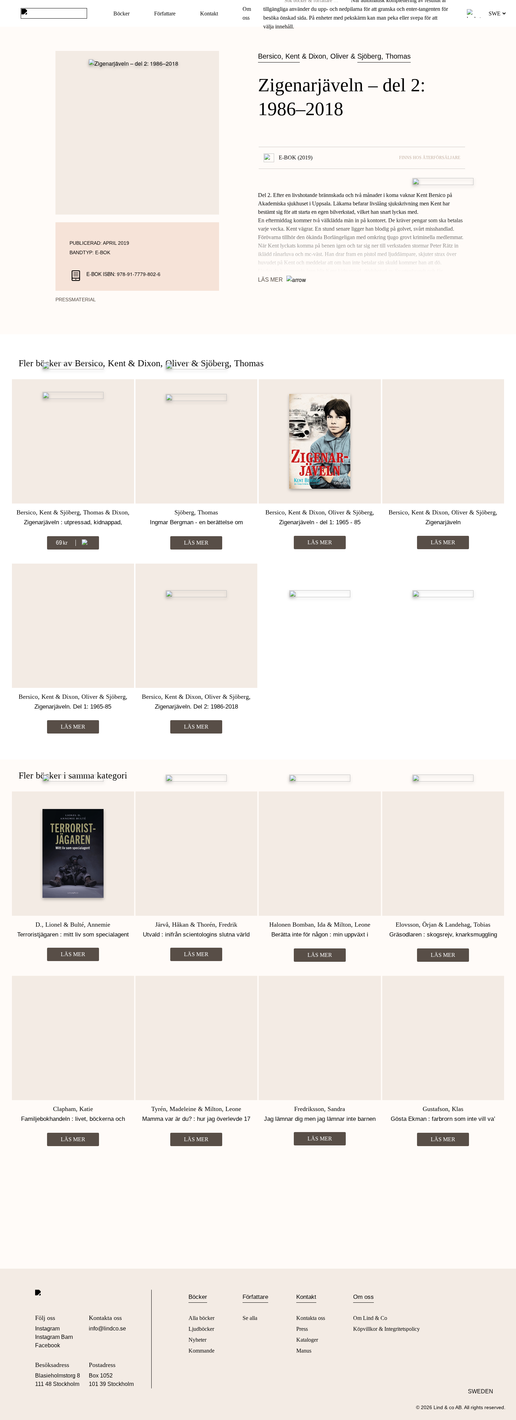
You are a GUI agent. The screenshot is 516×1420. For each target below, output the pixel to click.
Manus (303, 1351)
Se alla (250, 1318)
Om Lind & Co (370, 1318)
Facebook (47, 1345)
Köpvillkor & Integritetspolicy (386, 1329)
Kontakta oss (310, 1318)
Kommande (201, 1351)
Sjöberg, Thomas (384, 56)
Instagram (47, 1329)
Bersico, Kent (279, 56)
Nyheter (197, 1340)
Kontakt (209, 14)
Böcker (121, 14)
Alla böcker (201, 1318)
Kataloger (307, 1340)
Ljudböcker (201, 1329)
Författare (165, 14)
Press (302, 1329)
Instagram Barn (54, 1337)
